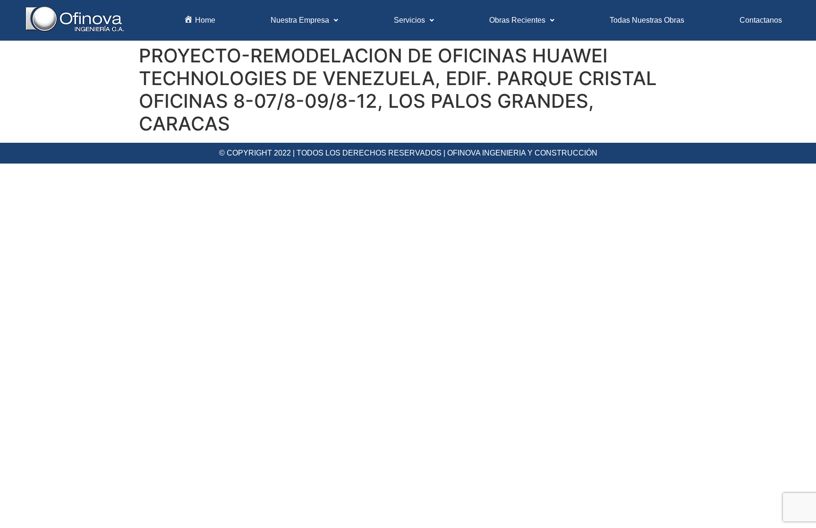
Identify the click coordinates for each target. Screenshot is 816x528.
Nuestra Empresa (300, 20)
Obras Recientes (517, 20)
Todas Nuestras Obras (647, 20)
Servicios (409, 20)
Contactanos (761, 20)
